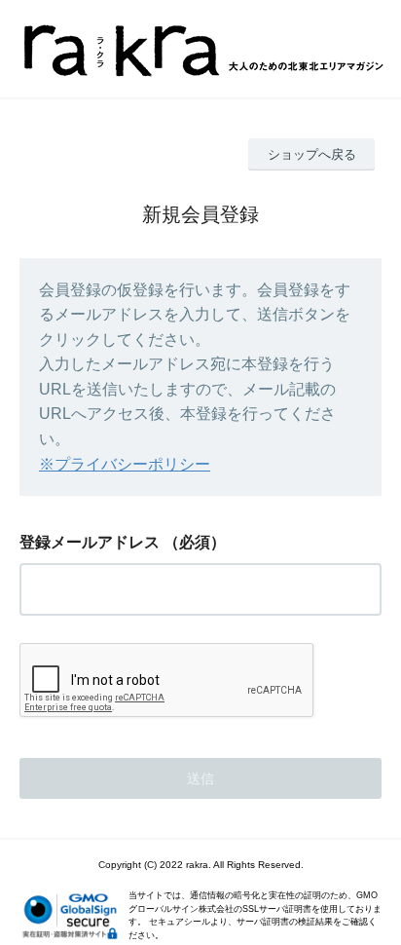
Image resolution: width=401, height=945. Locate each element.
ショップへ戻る (312, 154)
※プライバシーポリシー (124, 464)
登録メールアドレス (89, 542)
